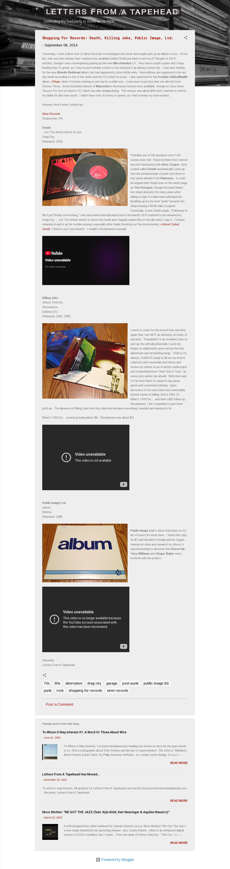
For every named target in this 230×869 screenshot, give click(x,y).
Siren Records (51, 113)
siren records (117, 690)
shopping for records (85, 690)
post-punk (130, 683)
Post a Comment (59, 704)
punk (48, 690)
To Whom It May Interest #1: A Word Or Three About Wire (84, 732)
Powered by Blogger (117, 860)
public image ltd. (156, 683)
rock (60, 690)
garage (111, 683)
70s (47, 683)
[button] (185, 38)
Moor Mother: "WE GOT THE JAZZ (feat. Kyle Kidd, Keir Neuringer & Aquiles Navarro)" (105, 812)
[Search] (193, 9)
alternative (73, 683)
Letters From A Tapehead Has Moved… (71, 774)
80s (57, 683)
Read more (179, 762)
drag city (94, 683)
